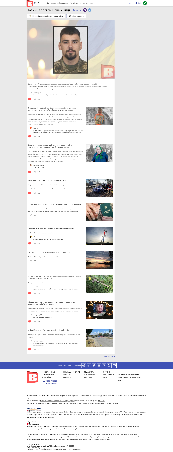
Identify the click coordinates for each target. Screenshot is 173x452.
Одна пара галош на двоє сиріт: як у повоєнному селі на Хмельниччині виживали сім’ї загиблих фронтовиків (50, 146)
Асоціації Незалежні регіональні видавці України (57, 401)
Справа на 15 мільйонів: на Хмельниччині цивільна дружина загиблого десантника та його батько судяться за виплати (52, 109)
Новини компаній (108, 375)
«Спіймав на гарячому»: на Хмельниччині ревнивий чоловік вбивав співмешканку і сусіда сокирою (54, 277)
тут (28, 398)
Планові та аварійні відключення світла (47, 16)
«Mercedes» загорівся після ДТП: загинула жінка (47, 180)
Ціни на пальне (78, 16)
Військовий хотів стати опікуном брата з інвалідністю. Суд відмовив (54, 204)
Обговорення (62, 3)
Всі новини (51, 3)
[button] (77, 10)
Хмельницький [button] (39, 4)
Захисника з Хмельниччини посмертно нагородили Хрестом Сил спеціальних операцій (62, 84)
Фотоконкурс (88, 3)
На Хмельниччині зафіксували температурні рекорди (49, 252)
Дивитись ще (110, 356)
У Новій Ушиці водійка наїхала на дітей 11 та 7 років (48, 330)
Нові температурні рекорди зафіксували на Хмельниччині (51, 228)
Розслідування (75, 3)
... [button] (95, 3)
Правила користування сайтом (128, 374)
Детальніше (46, 377)
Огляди (104, 377)
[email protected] (33, 448)
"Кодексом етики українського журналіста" (65, 395)
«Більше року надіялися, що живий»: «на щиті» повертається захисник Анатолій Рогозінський (52, 303)
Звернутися (67, 377)
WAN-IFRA (101, 401)
